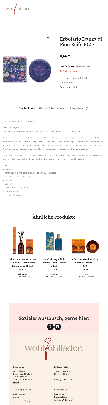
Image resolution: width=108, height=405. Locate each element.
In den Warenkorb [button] (23, 250)
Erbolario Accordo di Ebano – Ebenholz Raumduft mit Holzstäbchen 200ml (22, 262)
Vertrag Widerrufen (63, 400)
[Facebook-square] (57, 327)
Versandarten (19, 397)
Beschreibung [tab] (27, 108)
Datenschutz (60, 397)
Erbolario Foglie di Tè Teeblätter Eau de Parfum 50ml (53, 262)
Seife (75, 87)
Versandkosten (83, 66)
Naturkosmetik (68, 82)
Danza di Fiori (79, 78)
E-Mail (16, 382)
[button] (48, 37)
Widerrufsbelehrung (21, 401)
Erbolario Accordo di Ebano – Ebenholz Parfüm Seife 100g (85, 262)
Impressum (59, 394)
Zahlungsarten (19, 394)
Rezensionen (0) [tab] (79, 108)
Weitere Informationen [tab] (52, 108)
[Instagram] (50, 327)
